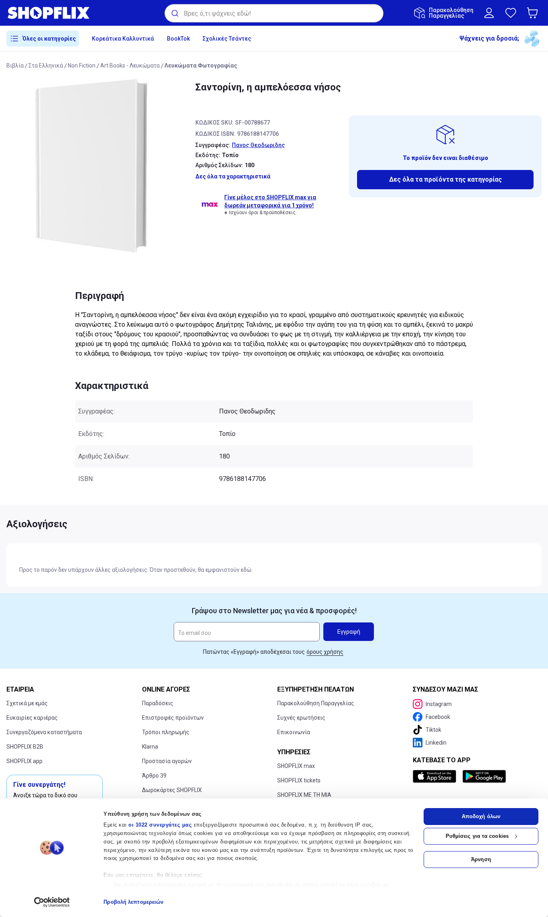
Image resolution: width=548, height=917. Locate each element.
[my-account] (489, 13)
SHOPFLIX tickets (299, 780)
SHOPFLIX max (296, 766)
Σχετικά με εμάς (27, 703)
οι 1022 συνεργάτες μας (160, 825)
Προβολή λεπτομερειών (133, 902)
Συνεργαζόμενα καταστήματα (44, 732)
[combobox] (274, 13)
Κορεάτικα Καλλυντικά (123, 38)
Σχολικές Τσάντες (227, 38)
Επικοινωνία (293, 732)
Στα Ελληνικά (45, 65)
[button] (534, 13)
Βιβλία (15, 65)
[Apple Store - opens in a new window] (436, 776)
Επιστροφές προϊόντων (173, 717)
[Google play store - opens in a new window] (484, 776)
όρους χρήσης (324, 652)
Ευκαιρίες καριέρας (32, 717)
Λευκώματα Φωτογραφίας (200, 65)
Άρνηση (481, 859)
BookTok (178, 38)
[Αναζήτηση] (174, 13)
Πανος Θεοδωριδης (258, 145)
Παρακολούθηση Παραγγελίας (315, 703)
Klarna (150, 746)
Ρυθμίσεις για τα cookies (477, 836)
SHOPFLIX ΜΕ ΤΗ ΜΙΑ (304, 795)
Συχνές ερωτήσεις (301, 717)
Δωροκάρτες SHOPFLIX (172, 790)
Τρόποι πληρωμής (165, 732)
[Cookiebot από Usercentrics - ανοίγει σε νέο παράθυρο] (52, 902)
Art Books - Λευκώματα (130, 65)
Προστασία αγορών (167, 761)
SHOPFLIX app (24, 761)
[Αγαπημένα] (511, 13)
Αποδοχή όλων (481, 816)
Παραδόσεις (157, 703)
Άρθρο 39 (154, 775)
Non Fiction (81, 65)
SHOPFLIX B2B (24, 746)
